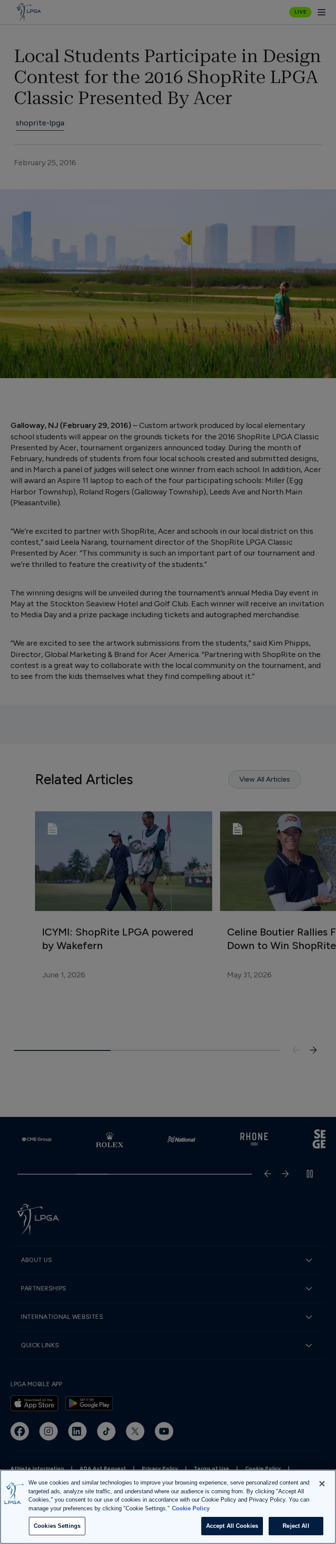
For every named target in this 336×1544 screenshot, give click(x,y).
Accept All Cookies (232, 1526)
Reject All (296, 1526)
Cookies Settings (57, 1526)
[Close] (322, 1483)
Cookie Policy (191, 1508)
